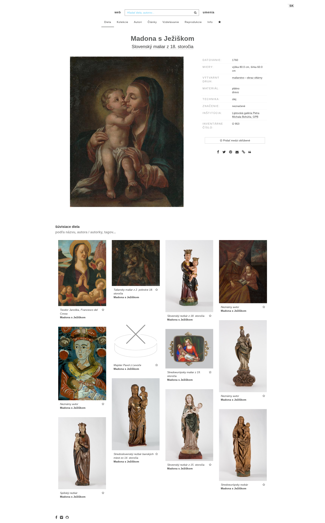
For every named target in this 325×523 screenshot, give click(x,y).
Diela (107, 21)
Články (152, 21)
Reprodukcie (193, 21)
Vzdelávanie (170, 21)
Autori (138, 21)
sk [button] (291, 5)
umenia (208, 12)
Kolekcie (122, 21)
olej (234, 99)
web (118, 12)
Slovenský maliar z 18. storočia (162, 46)
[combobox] (162, 12)
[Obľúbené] (220, 22)
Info (210, 21)
